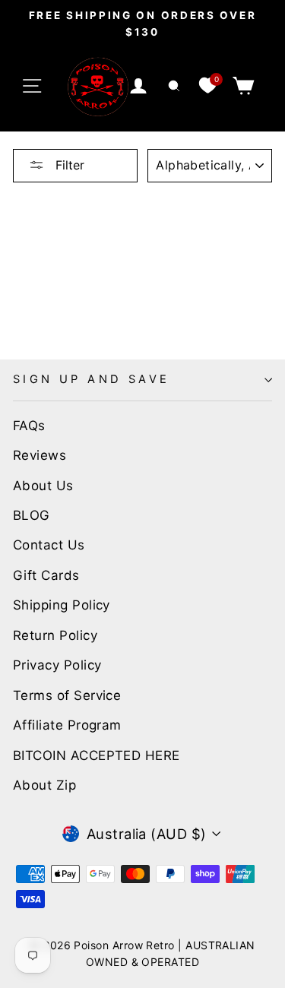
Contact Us (49, 545)
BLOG (31, 515)
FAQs (29, 425)
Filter (68, 165)
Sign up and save (91, 379)
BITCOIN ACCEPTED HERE (96, 755)
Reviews (39, 455)
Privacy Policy (57, 665)
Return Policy (55, 635)
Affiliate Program (67, 725)
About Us (43, 485)
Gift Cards (46, 575)
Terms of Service (67, 695)
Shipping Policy (61, 605)
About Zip (44, 785)
